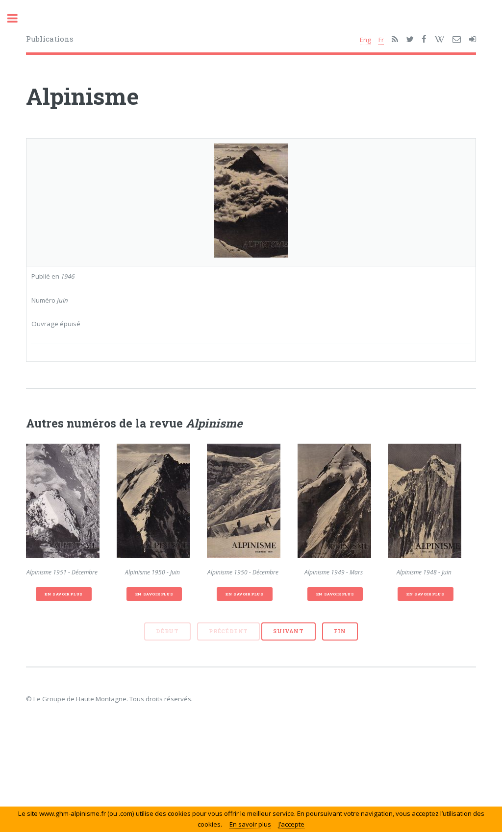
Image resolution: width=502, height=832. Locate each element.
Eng (365, 39)
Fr (381, 39)
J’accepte (291, 824)
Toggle (17, 18)
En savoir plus (63, 594)
